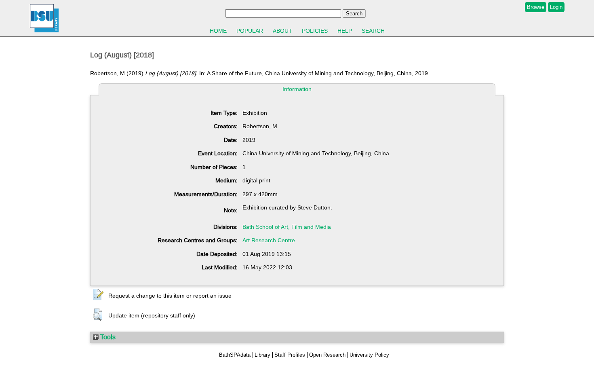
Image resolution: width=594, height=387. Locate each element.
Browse (535, 7)
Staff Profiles (289, 355)
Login (556, 7)
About (282, 30)
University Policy (369, 355)
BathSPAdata (235, 355)
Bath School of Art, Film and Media (286, 227)
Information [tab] (297, 89)
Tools (107, 336)
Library (262, 355)
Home (218, 30)
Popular (249, 30)
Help (344, 30)
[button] (98, 295)
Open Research (327, 355)
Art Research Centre (268, 240)
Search (373, 30)
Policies (315, 30)
